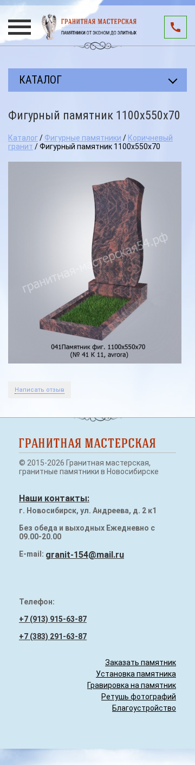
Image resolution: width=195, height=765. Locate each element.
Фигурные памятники (82, 137)
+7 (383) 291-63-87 (53, 636)
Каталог (23, 137)
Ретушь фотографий (138, 696)
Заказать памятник (140, 662)
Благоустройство (144, 708)
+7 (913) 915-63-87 (53, 619)
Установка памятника (136, 674)
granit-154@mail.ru (85, 555)
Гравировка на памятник (131, 685)
